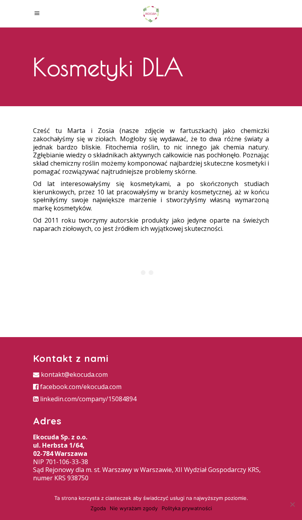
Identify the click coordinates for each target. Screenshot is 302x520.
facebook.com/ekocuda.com (80, 386)
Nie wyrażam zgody (134, 508)
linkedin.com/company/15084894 (87, 399)
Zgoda (98, 508)
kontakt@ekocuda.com (73, 374)
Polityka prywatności (187, 508)
